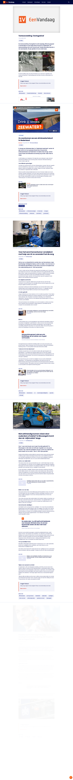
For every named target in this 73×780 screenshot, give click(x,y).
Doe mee (20, 142)
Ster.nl (39, 96)
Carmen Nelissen (34, 142)
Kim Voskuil (29, 256)
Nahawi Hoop (29, 440)
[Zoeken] (69, 2)
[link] (23, 86)
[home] (8, 2)
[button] (21, 41)
